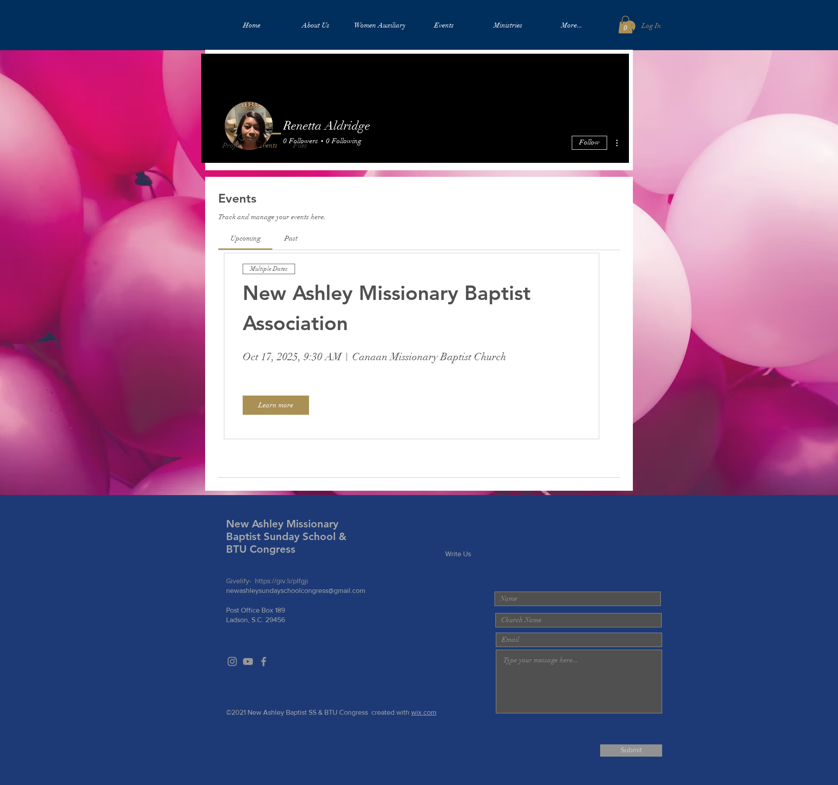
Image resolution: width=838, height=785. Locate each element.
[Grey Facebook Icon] (264, 661)
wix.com (423, 712)
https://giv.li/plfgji (281, 581)
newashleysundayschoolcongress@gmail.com (295, 590)
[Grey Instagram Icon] (232, 661)
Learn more (275, 405)
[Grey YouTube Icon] (248, 661)
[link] (245, 238)
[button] (625, 25)
